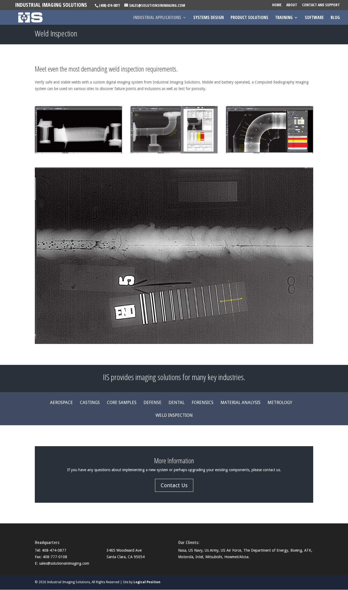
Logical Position (146, 582)
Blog (335, 17)
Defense (152, 403)
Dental (177, 403)
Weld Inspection (174, 416)
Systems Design (208, 17)
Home (276, 5)
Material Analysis (240, 403)
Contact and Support (321, 5)
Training (284, 17)
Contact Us (174, 485)
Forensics (202, 403)
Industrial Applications (157, 17)
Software (314, 17)
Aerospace (61, 403)
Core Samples (121, 403)
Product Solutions (249, 17)
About (291, 5)
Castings (90, 403)
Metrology (280, 403)
